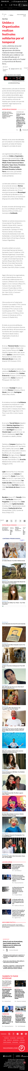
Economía (13, 1038)
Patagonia (15, 1042)
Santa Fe (9, 1040)
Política (11, 15)
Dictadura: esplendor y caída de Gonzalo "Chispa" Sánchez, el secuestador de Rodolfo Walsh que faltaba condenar (13, 967)
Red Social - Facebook (13, 1034)
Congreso (22, 1042)
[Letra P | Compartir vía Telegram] (20, 521)
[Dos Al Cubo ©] (7, 1056)
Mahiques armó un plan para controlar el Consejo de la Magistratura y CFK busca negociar (13, 956)
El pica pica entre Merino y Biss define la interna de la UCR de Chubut (13, 961)
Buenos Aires (20, 1038)
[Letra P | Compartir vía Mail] (24, 521)
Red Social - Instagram (17, 1034)
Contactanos (3, 1033)
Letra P (5, 15)
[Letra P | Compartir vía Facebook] (16, 521)
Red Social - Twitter (9, 1034)
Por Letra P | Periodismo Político (5, 68)
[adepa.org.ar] (18, 1056)
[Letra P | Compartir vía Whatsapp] (7, 521)
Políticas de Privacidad (22, 1068)
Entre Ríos (16, 1040)
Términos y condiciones (13, 1067)
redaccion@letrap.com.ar (19, 1066)
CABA (4, 1040)
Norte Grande (7, 1042)
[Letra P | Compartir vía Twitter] (11, 521)
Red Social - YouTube (22, 1034)
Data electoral (12, 9)
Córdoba (22, 1040)
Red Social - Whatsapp (26, 1034)
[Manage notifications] (24, 1062)
